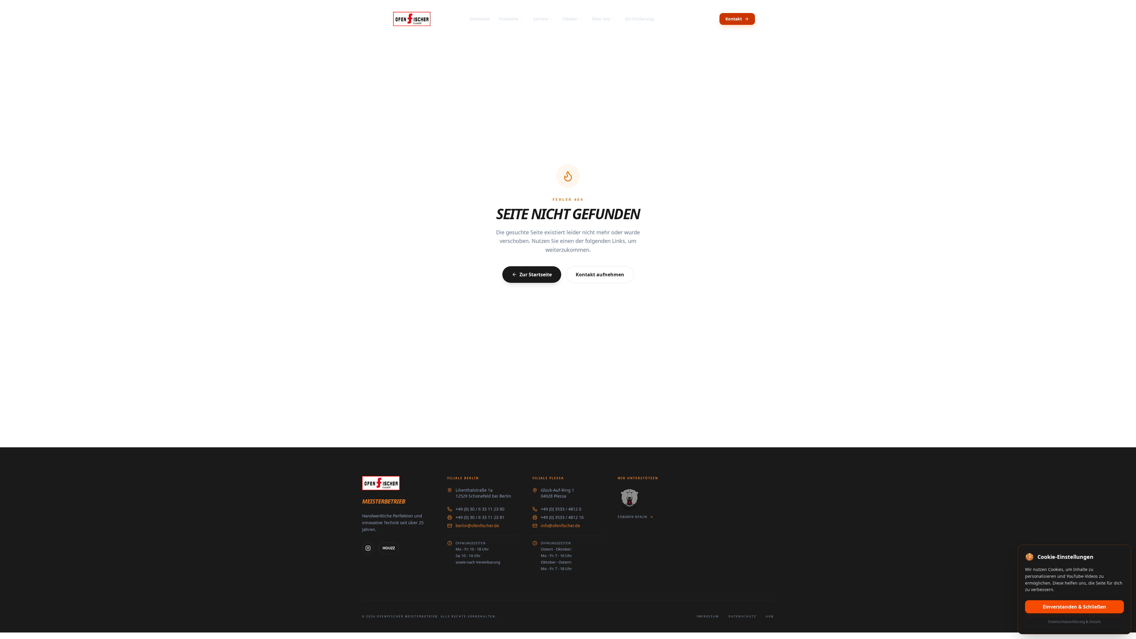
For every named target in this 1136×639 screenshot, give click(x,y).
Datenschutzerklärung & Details (1074, 621)
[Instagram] (368, 548)
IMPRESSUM (708, 616)
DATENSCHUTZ (742, 616)
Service (540, 19)
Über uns (601, 19)
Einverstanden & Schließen (1074, 607)
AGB (770, 616)
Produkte (508, 19)
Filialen (569, 19)
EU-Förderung (639, 19)
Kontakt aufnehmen (600, 274)
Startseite (480, 19)
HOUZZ (389, 548)
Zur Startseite (535, 274)
